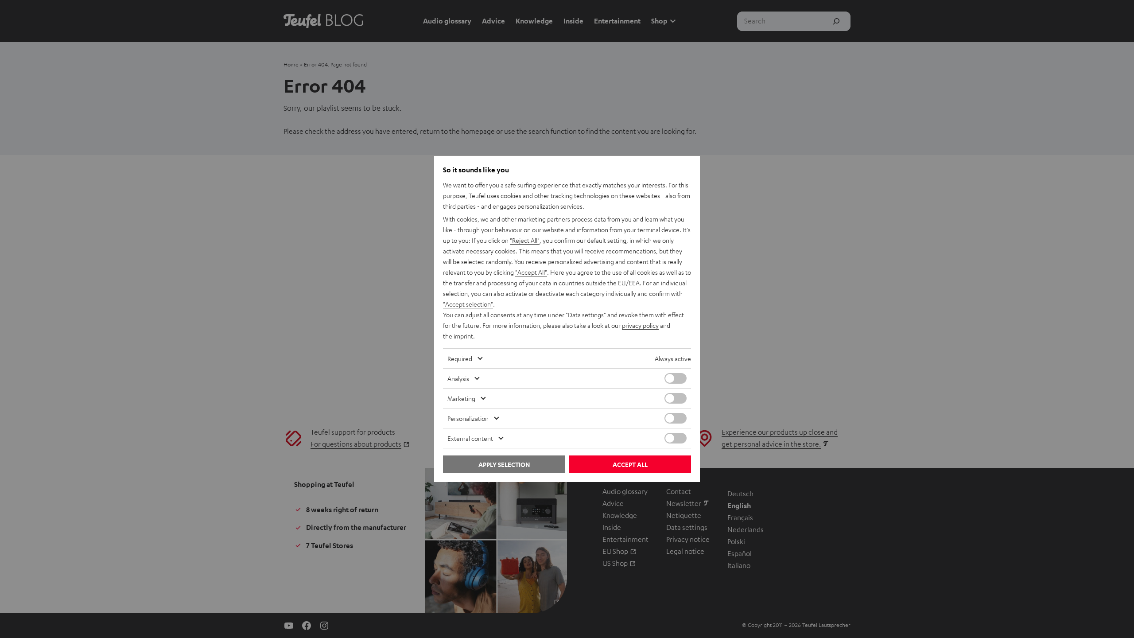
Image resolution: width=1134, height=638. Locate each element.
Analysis (458, 378)
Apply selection (504, 464)
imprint (463, 336)
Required (459, 358)
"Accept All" (531, 272)
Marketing (461, 398)
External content (470, 438)
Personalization (468, 418)
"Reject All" (525, 240)
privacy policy (640, 325)
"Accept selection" (468, 304)
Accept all (630, 464)
